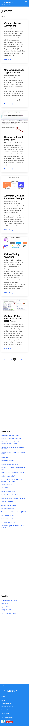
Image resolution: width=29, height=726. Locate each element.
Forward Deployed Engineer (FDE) (11, 438)
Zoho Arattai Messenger (8, 522)
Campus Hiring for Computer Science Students (12, 448)
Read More (7, 59)
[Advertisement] (14, 381)
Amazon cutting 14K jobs (9, 505)
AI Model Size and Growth (9, 488)
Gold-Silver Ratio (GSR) (8, 491)
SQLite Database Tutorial (9, 613)
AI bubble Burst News (7, 502)
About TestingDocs (6, 703)
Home (3, 700)
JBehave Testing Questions (11, 255)
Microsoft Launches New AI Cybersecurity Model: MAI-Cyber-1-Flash (14, 443)
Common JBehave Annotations (12, 24)
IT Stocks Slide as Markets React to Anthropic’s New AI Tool (11, 480)
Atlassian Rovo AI (6, 484)
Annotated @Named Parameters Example (14, 197)
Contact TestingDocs (7, 706)
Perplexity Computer (7, 461)
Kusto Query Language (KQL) (10, 435)
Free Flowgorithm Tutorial (9, 600)
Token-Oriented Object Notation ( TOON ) (13, 512)
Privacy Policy (5, 710)
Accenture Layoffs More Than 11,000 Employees (12, 526)
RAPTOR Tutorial (6, 603)
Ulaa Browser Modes (7, 515)
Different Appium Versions (9, 519)
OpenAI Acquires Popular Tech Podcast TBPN (13, 453)
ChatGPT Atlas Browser (8, 508)
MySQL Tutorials (6, 610)
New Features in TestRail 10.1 (10, 464)
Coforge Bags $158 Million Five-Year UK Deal (13, 468)
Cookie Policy (5, 713)
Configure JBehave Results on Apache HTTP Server (13, 318)
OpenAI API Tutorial (7, 607)
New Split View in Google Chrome (11, 495)
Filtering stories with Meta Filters (14, 138)
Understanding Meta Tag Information (14, 71)
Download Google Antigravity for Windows (14, 498)
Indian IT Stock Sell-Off (8, 476)
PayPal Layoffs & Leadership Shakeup (12, 472)
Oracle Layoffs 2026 (7, 457)
